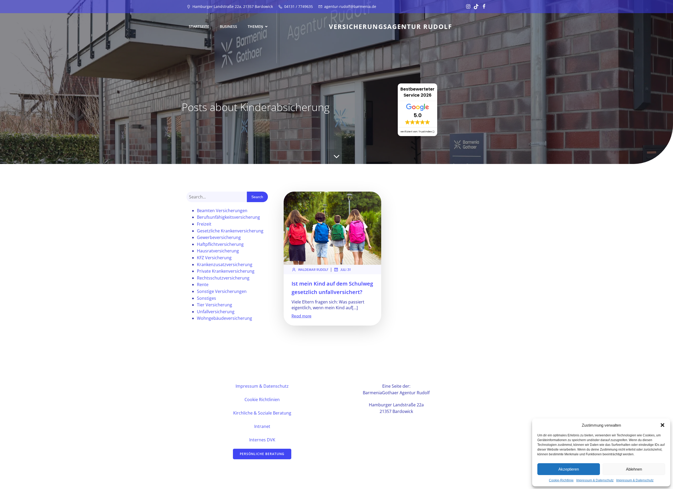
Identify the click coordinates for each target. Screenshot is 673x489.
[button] (662, 425)
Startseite (199, 26)
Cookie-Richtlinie (561, 480)
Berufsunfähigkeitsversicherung (228, 217)
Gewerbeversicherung (219, 237)
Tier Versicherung (214, 305)
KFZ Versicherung (214, 258)
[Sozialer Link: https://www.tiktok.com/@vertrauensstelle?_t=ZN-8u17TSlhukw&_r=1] (475, 7)
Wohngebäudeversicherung (224, 318)
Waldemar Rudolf (313, 269)
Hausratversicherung (218, 251)
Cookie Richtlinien (262, 399)
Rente (202, 284)
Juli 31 (345, 269)
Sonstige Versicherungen (222, 291)
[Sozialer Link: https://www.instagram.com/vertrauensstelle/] (467, 7)
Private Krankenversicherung (225, 271)
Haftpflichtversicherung (220, 244)
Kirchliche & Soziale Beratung (262, 413)
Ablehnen (634, 469)
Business (228, 26)
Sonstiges (206, 298)
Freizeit (204, 224)
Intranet (262, 426)
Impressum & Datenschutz (595, 480)
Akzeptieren (568, 469)
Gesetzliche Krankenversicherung (230, 231)
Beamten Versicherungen (222, 210)
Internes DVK (262, 440)
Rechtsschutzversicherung (223, 278)
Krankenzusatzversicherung (224, 264)
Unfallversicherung (215, 312)
